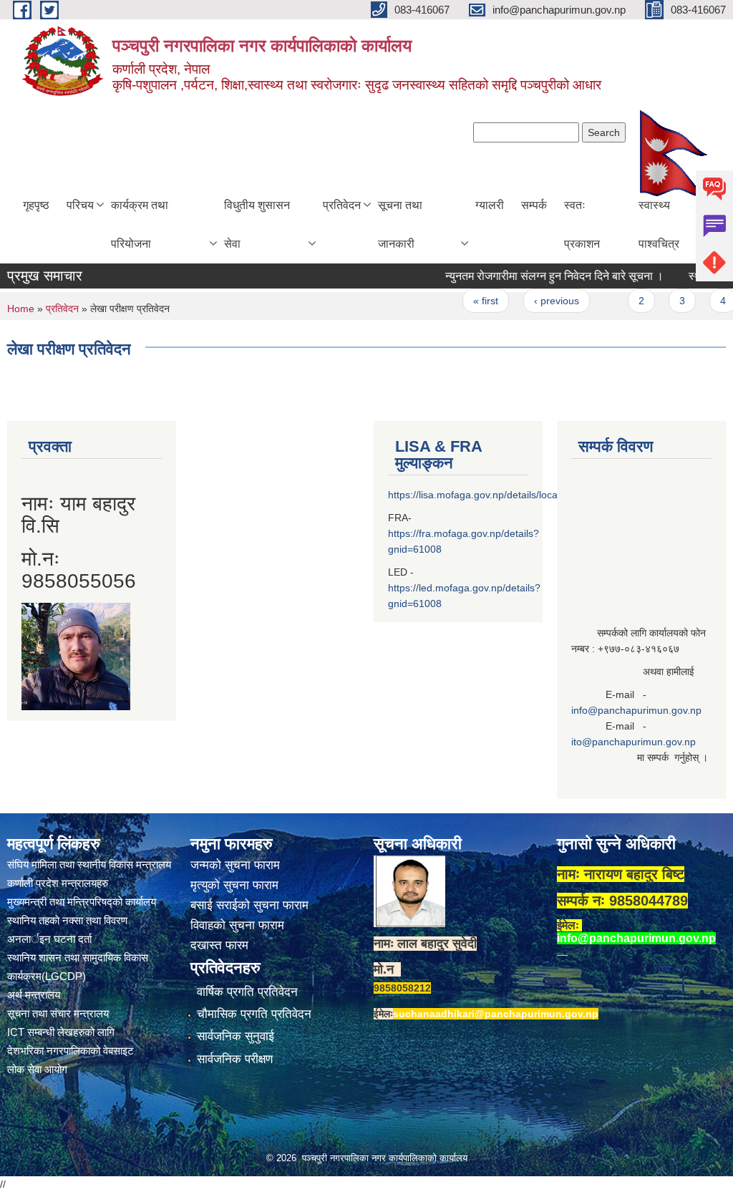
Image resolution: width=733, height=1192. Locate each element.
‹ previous (540, 300)
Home (20, 308)
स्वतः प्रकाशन (582, 224)
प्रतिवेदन (342, 205)
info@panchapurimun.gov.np (636, 710)
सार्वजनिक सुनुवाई (235, 1036)
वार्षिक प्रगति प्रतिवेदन (247, 992)
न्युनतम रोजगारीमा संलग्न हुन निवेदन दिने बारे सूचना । (538, 276)
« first (469, 300)
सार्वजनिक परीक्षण (235, 1059)
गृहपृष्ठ (36, 205)
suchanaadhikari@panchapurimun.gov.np (495, 1013)
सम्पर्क (534, 205)
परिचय (80, 205)
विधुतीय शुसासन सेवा (257, 224)
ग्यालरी (489, 205)
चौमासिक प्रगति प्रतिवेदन (254, 1014)
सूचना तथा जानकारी (400, 224)
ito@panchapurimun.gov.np (633, 741)
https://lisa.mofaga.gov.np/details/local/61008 (489, 494)
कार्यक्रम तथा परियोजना (139, 224)
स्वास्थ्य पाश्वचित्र (659, 224)
